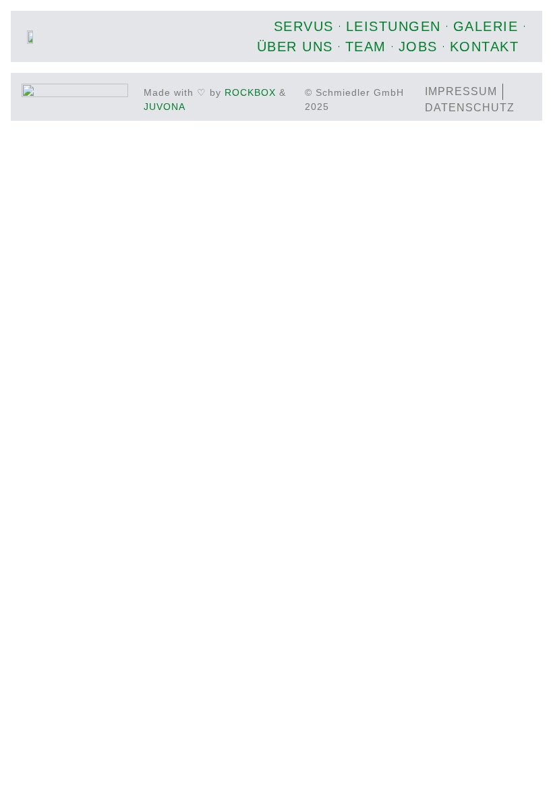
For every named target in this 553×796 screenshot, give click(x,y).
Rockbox (250, 92)
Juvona (164, 106)
